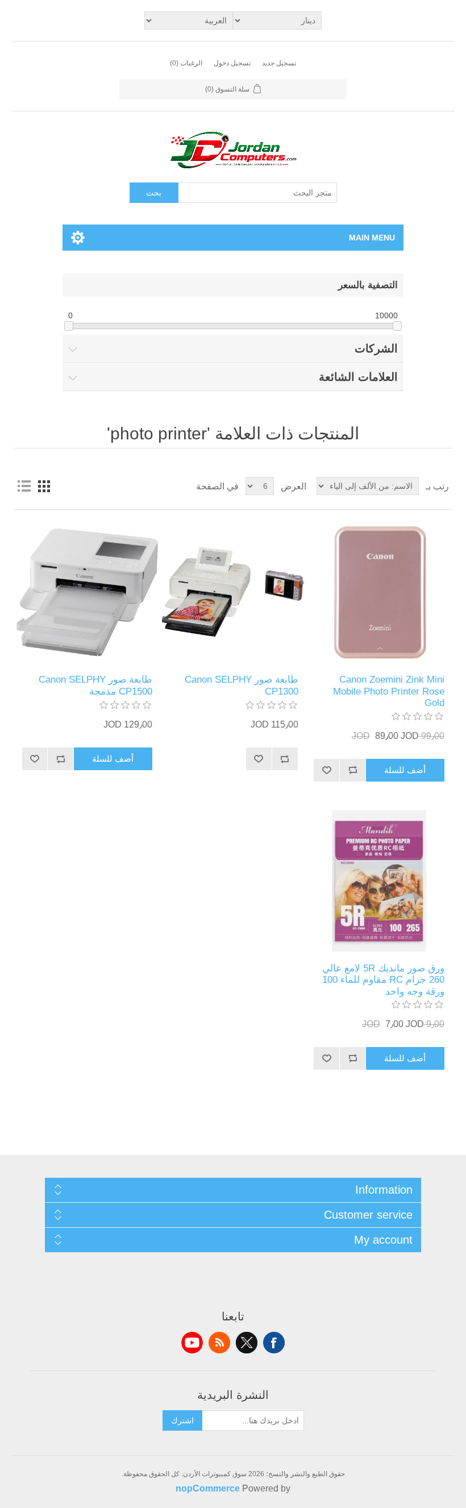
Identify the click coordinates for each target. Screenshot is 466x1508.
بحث (153, 192)
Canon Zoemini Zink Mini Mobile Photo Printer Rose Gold (388, 691)
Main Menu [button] (372, 237)
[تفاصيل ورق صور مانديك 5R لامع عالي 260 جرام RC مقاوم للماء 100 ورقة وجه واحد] (379, 881)
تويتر (246, 1342)
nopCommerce (208, 1488)
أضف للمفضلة (327, 770)
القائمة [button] (24, 486)
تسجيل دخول (232, 63)
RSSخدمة (219, 1342)
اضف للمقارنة (353, 770)
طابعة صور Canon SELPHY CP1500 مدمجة (95, 685)
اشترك (182, 1420)
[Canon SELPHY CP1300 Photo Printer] (232, 592)
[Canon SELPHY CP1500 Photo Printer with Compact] (87, 592)
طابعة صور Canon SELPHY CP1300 (241, 685)
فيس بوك (274, 1342)
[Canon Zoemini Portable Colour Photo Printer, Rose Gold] (379, 592)
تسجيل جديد (279, 63)
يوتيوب (192, 1342)
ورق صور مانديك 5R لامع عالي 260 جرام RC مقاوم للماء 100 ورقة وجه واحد (383, 980)
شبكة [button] (44, 486)
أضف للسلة (405, 770)
